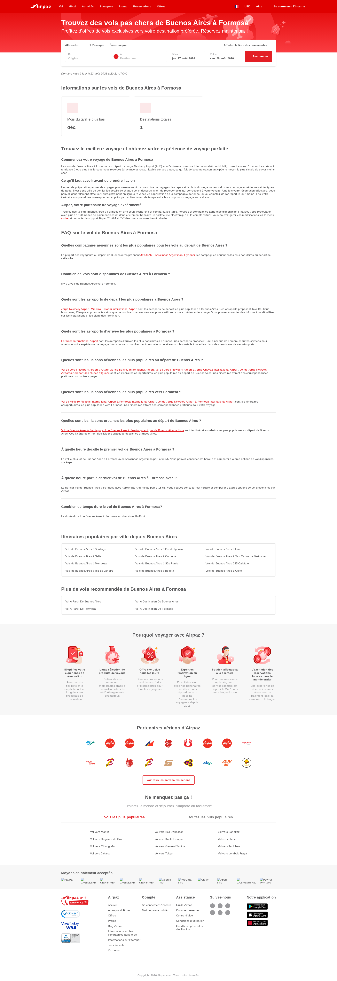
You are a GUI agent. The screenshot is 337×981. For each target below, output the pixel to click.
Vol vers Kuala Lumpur (169, 839)
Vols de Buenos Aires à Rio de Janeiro (89, 570)
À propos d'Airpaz (119, 910)
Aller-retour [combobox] (73, 45)
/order (65, 218)
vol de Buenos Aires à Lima (167, 430)
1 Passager (97, 45)
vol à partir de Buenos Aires (83, 601)
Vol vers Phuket (227, 839)
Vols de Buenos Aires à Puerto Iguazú (159, 549)
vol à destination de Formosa (154, 608)
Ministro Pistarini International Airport (114, 308)
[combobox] (90, 58)
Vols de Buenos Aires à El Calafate (227, 563)
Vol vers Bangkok (228, 831)
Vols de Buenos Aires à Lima (223, 549)
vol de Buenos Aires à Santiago (81, 430)
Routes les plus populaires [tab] (210, 817)
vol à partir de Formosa (80, 608)
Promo (112, 920)
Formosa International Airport (79, 340)
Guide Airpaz (184, 904)
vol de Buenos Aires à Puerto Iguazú (125, 430)
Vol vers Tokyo (164, 853)
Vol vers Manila (99, 831)
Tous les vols (116, 945)
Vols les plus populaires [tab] (124, 817)
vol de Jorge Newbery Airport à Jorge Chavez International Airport (197, 369)
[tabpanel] (168, 838)
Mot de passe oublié (155, 910)
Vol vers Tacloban (229, 846)
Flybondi (189, 254)
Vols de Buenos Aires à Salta (83, 556)
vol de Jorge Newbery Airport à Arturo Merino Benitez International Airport (107, 369)
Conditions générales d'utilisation (189, 927)
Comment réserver (188, 910)
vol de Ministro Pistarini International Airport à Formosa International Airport (108, 401)
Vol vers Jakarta (100, 853)
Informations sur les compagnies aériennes (122, 933)
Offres (112, 915)
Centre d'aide (184, 915)
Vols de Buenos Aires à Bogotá (154, 570)
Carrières (114, 950)
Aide (259, 6)
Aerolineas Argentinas (169, 254)
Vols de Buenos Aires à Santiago (85, 549)
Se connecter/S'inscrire (156, 904)
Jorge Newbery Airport (75, 308)
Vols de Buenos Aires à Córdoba (155, 556)
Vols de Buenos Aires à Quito (224, 570)
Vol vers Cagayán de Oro (106, 839)
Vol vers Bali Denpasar (169, 831)
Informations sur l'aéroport (124, 939)
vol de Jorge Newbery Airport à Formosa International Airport (196, 401)
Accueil (112, 904)
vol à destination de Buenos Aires (156, 601)
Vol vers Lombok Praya (232, 853)
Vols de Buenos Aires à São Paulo (156, 563)
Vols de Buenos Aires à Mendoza (86, 563)
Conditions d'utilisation (190, 920)
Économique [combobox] (118, 45)
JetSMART (146, 254)
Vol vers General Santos (170, 846)
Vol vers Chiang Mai (102, 846)
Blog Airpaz (115, 926)
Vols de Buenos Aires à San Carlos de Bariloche (236, 556)
